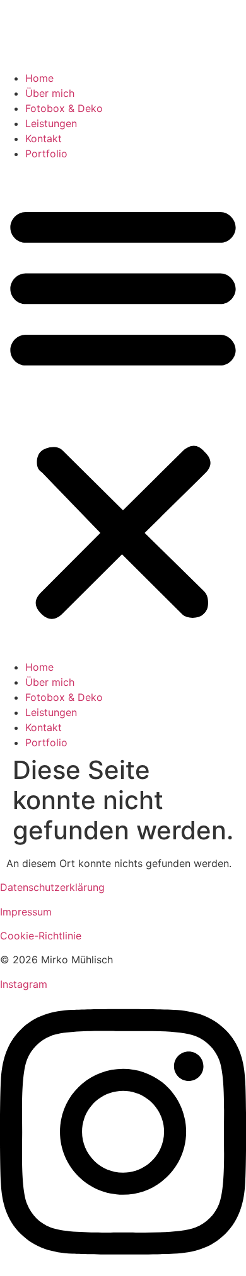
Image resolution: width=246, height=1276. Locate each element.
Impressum (26, 911)
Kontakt (43, 138)
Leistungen (51, 123)
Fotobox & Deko (64, 108)
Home (39, 78)
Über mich (49, 93)
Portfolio (46, 153)
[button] (123, 410)
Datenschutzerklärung (52, 887)
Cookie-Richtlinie (40, 935)
